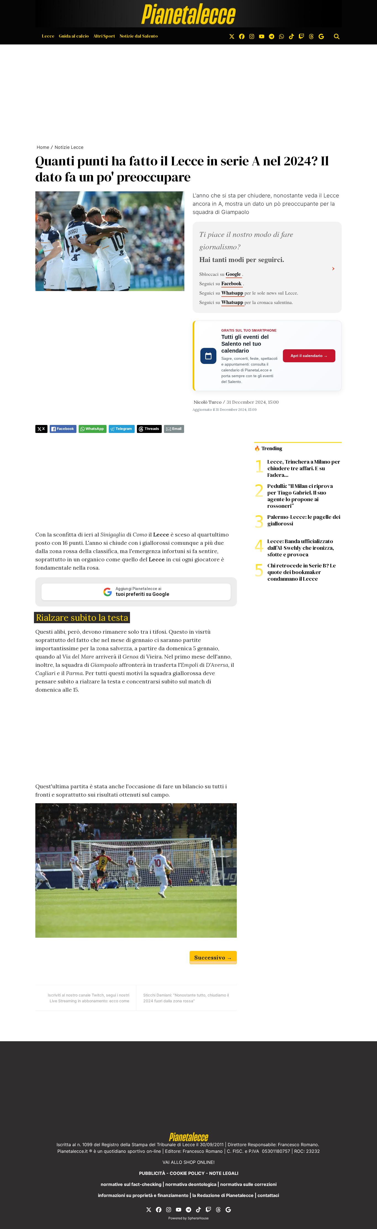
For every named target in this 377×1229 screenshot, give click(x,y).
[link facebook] (242, 36)
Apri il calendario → (309, 355)
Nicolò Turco (208, 402)
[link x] (232, 36)
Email (176, 429)
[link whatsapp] (281, 36)
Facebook (232, 283)
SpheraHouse (198, 1218)
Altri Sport (104, 36)
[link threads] (311, 36)
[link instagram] (252, 36)
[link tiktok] (291, 36)
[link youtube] (262, 36)
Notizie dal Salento (139, 36)
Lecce (48, 36)
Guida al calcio (74, 36)
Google (234, 273)
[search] (337, 36)
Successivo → (213, 957)
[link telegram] (272, 36)
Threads (152, 429)
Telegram (124, 429)
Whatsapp (233, 292)
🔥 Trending (268, 448)
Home (43, 147)
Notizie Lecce (69, 147)
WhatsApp (95, 429)
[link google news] (321, 36)
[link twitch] (301, 36)
